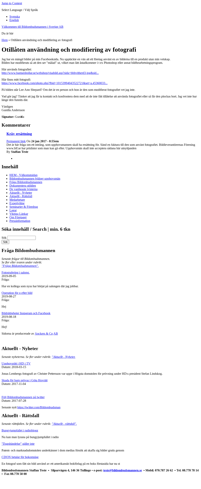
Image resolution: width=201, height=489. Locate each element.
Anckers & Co (44, 333)
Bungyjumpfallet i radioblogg (20, 430)
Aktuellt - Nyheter (20, 192)
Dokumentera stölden (22, 185)
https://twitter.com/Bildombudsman (38, 407)
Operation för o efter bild (17, 292)
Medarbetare (17, 199)
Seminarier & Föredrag (23, 206)
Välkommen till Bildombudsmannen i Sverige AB (32, 26)
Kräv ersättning (19, 134)
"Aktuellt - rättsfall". (64, 423)
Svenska (14, 16)
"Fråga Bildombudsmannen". (20, 265)
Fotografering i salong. (16, 272)
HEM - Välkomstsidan (23, 175)
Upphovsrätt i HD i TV (16, 363)
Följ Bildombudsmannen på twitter (23, 397)
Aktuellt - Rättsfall (20, 196)
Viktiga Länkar (18, 213)
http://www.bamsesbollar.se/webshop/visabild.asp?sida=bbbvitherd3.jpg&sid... (50, 73)
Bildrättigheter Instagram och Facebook (26, 313)
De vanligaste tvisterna (23, 189)
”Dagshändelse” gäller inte (18, 443)
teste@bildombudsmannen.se (122, 470)
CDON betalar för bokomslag (20, 457)
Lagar (13, 210)
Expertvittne (17, 203)
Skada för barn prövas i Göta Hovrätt (25, 380)
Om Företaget (17, 217)
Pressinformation (19, 220)
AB (55, 333)
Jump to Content (12, 3)
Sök (4, 237)
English (14, 20)
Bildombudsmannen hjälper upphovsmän (34, 178)
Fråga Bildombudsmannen (25, 182)
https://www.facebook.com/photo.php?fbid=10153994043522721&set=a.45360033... (55, 83)
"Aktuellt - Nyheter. (63, 356)
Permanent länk (16, 141)
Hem (5, 40)
